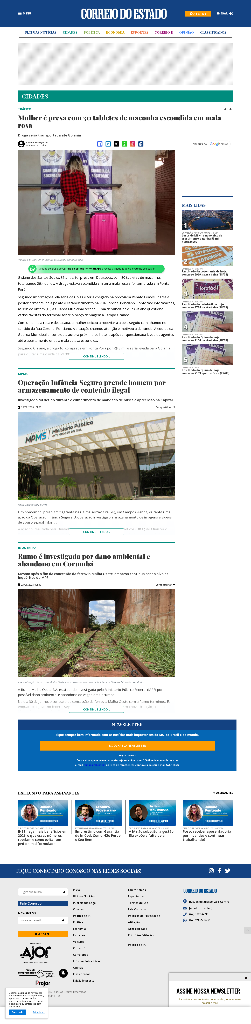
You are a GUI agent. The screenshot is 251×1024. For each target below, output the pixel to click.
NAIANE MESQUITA (37, 142)
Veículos (78, 941)
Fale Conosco (137, 909)
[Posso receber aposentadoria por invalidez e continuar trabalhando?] (208, 813)
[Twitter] (228, 870)
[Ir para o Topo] (247, 930)
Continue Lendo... (96, 532)
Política (92, 32)
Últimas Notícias (40, 32)
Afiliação (134, 922)
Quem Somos (137, 889)
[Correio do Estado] (208, 890)
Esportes (139, 32)
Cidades (70, 32)
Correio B (164, 32)
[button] (165, 407)
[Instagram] (132, 144)
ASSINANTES (224, 793)
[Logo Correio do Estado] (124, 14)
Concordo (17, 1012)
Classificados (213, 32)
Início (76, 889)
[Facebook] (99, 144)
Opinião (186, 32)
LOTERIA (193, 269)
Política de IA (82, 915)
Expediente (136, 896)
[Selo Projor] (43, 978)
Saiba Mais (39, 1012)
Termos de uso (138, 902)
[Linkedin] (108, 144)
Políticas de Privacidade (144, 915)
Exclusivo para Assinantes (95, 828)
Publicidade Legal (84, 902)
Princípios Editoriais (141, 935)
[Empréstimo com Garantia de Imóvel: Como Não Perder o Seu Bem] (98, 813)
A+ (226, 109)
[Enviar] (63, 920)
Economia (115, 32)
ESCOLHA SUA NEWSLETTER (127, 745)
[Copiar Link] (140, 144)
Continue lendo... (96, 356)
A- (230, 109)
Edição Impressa (84, 980)
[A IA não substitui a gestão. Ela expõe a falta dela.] (152, 813)
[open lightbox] (96, 202)
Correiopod (80, 954)
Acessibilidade (137, 928)
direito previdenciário (35, 828)
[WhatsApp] (124, 144)
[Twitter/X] (116, 144)
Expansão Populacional (200, 233)
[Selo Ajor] (43, 953)
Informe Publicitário (86, 961)
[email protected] (94, 765)
